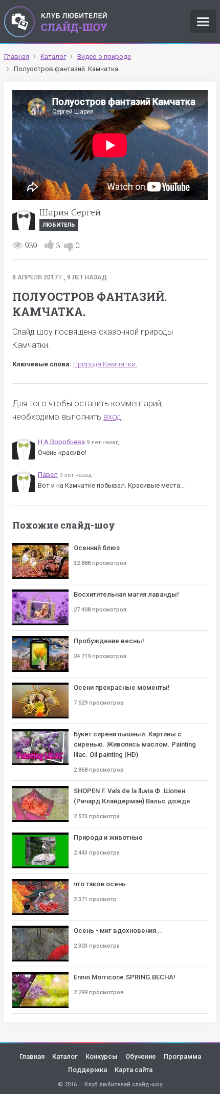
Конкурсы (101, 1056)
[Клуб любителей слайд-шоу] (55, 21)
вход (112, 417)
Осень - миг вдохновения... (118, 930)
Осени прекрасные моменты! (122, 687)
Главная (32, 1056)
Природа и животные (108, 837)
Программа (182, 1056)
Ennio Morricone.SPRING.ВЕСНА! (124, 977)
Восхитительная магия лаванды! (126, 594)
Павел (48, 474)
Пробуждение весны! (109, 641)
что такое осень (100, 884)
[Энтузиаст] (23, 448)
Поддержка (87, 1070)
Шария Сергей (70, 212)
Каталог (65, 1056)
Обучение (140, 1056)
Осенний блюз (97, 548)
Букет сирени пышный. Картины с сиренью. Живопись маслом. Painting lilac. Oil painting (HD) (135, 744)
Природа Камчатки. (105, 364)
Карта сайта (133, 1070)
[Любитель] (23, 219)
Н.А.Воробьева (61, 442)
